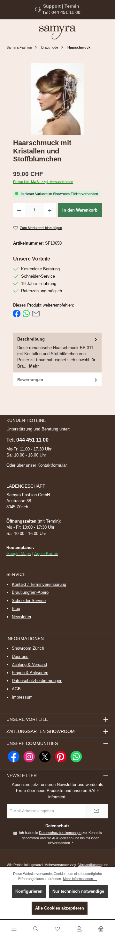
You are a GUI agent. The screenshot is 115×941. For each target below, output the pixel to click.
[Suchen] (35, 929)
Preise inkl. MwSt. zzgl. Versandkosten (43, 182)
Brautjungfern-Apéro (30, 592)
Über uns (20, 656)
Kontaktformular (51, 465)
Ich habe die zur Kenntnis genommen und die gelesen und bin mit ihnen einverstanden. (60, 838)
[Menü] (14, 929)
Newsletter (21, 616)
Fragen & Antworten (30, 672)
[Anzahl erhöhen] (50, 210)
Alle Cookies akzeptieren (59, 908)
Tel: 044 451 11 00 (61, 12)
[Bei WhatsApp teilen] (26, 313)
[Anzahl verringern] (19, 210)
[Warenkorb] (101, 929)
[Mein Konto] (79, 929)
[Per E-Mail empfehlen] (36, 313)
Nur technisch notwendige (78, 891)
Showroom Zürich (28, 648)
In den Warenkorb (79, 210)
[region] (57, 99)
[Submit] (96, 811)
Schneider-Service (29, 600)
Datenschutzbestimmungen (37, 680)
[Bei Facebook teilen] (16, 313)
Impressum (22, 697)
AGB (16, 689)
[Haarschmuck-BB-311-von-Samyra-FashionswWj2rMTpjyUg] (57, 99)
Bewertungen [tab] (30, 379)
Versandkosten (90, 865)
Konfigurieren (28, 891)
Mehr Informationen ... (80, 879)
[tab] (57, 353)
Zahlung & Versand (29, 664)
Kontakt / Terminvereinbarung (39, 584)
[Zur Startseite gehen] (57, 32)
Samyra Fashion (19, 47)
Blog (16, 608)
